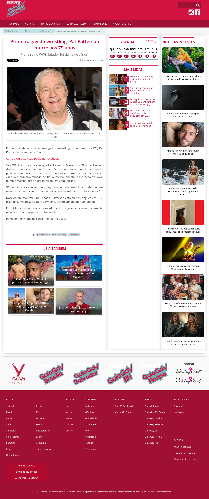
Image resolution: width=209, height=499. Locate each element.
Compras (10, 442)
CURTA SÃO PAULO (76, 23)
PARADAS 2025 (99, 23)
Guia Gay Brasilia (153, 418)
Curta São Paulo (123, 412)
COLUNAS (120, 399)
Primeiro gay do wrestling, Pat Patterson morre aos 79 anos (79, 31)
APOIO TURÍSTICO (122, 23)
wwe (54, 234)
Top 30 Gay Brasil (124, 406)
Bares (9, 418)
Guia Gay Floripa (153, 436)
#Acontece (90, 424)
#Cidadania (91, 418)
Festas (69, 418)
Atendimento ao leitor (26, 477)
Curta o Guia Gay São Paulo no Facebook (32, 158)
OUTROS (178, 440)
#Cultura (89, 412)
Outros (69, 430)
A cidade (10, 406)
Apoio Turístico (43, 449)
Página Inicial (11, 31)
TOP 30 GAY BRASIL (50, 23)
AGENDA (138, 41)
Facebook (178, 406)
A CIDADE (14, 23)
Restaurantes (43, 430)
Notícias (29, 31)
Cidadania (11, 430)
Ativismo (70, 412)
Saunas (40, 436)
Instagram (179, 412)
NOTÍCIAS (30, 23)
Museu (39, 412)
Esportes (10, 449)
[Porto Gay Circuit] (189, 380)
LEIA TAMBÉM (55, 248)
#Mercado (90, 436)
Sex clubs (41, 442)
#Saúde (89, 442)
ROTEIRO (10, 399)
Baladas (10, 412)
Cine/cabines (12, 436)
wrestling (62, 234)
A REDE (148, 399)
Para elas (40, 418)
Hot (67, 406)
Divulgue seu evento (26, 471)
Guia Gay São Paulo (155, 412)
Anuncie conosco (26, 465)
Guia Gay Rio (151, 442)
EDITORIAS (90, 399)
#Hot (87, 430)
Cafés (9, 424)
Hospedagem (13, 455)
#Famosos (45, 31)
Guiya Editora (152, 406)
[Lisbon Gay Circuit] (189, 370)
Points (39, 424)
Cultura (69, 424)
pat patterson (43, 234)
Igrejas (39, 406)
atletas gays (74, 234)
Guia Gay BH (151, 430)
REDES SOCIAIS (181, 399)
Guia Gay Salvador (154, 424)
